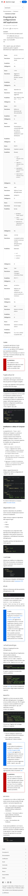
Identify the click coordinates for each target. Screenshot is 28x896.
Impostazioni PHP (19, 581)
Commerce (15, 11)
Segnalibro (7, 28)
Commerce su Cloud (10, 13)
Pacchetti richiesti (11, 502)
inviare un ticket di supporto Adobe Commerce (14, 617)
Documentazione (7, 11)
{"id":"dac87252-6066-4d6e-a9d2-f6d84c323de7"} (13, 33)
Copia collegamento (14, 28)
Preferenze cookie (19, 887)
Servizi (9, 686)
